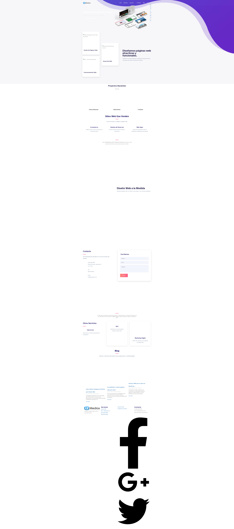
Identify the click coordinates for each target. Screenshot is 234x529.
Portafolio (139, 2)
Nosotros (126, 2)
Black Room (117, 109)
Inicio (120, 2)
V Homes (140, 109)
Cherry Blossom (93, 109)
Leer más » (88, 401)
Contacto (149, 2)
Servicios (132, 2)
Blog (144, 2)
